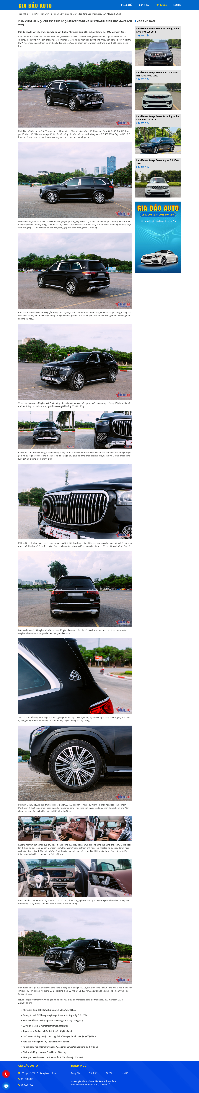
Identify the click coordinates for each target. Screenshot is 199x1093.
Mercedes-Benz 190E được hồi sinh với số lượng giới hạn (48, 1010)
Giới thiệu (93, 1073)
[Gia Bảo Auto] (35, 5)
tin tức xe (161, 5)
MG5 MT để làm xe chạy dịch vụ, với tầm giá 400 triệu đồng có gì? (52, 1020)
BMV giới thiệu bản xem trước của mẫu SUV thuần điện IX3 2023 (51, 1057)
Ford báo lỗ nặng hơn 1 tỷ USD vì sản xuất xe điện (44, 1041)
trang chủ (126, 5)
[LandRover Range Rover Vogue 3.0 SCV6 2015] (158, 183)
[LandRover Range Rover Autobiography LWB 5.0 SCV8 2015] (158, 139)
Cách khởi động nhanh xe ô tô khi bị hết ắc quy (43, 1052)
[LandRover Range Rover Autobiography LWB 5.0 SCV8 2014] (158, 52)
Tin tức (34, 13)
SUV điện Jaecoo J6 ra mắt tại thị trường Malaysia (44, 1025)
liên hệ (177, 5)
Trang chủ (76, 1073)
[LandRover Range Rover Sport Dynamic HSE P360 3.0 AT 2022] (158, 96)
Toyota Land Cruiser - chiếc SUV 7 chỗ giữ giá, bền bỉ (46, 1031)
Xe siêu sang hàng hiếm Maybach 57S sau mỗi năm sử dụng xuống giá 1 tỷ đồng (59, 1047)
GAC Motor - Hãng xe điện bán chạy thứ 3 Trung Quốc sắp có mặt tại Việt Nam (58, 1036)
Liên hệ (124, 1073)
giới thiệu (144, 5)
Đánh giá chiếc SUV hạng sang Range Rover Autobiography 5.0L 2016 (53, 1015)
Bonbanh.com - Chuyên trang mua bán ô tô (92, 1084)
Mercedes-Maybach (27, 221)
